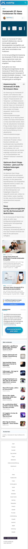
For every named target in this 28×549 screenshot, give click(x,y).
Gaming (13, 500)
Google (13, 532)
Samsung (13, 528)
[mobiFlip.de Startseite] (8, 3)
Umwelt (13, 519)
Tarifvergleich (13, 484)
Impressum (13, 466)
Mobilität (13, 493)
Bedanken (13, 459)
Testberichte (13, 477)
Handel (13, 509)
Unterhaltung (13, 516)
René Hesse (9, 17)
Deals (13, 490)
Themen (13, 447)
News (13, 474)
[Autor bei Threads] (12, 17)
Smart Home (13, 497)
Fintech (13, 506)
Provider (13, 512)
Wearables (13, 503)
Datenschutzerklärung (10, 325)
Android (13, 522)
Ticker (13, 481)
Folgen (13, 456)
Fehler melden (23, 309)
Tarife (13, 487)
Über (13, 443)
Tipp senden (13, 453)
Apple (13, 525)
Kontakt (13, 450)
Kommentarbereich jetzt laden (14, 330)
